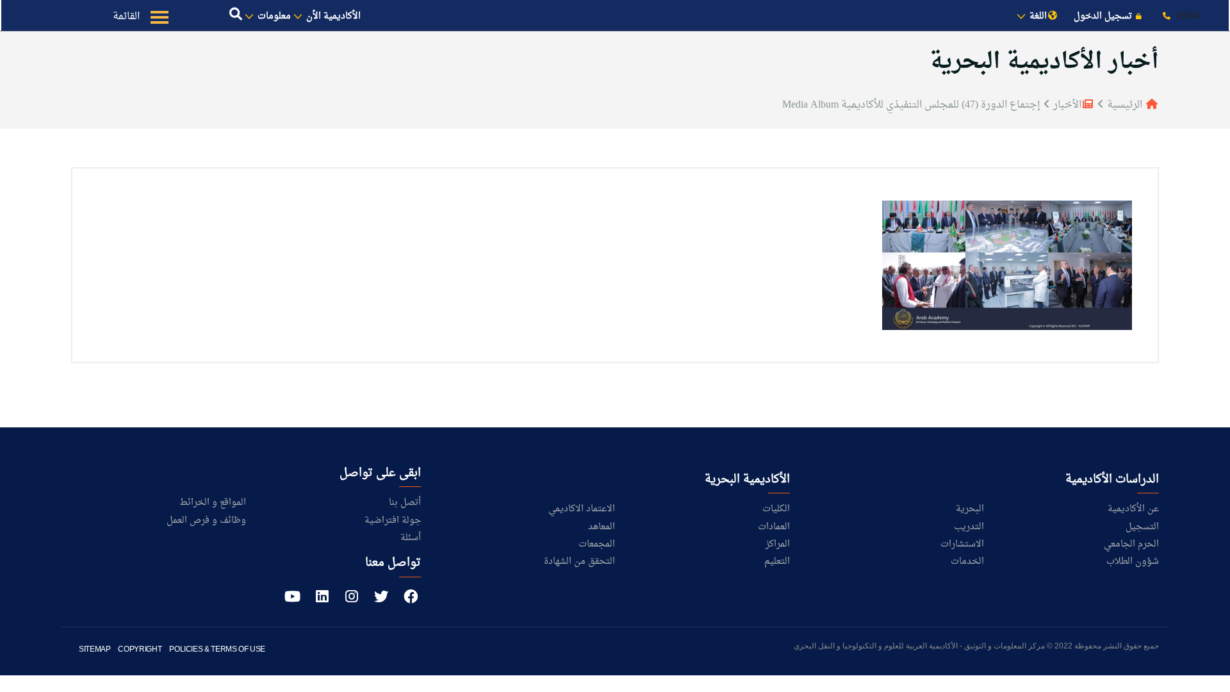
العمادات (774, 527)
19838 (1186, 16)
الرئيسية (1124, 105)
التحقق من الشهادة (579, 561)
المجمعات (596, 544)
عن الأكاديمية (1133, 509)
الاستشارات (962, 544)
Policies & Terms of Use (217, 649)
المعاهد (601, 527)
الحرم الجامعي (1131, 544)
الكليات (776, 509)
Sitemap (94, 649)
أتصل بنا (405, 502)
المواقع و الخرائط (212, 502)
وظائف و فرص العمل (206, 520)
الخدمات (967, 561)
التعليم (777, 561)
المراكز (778, 544)
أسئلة (410, 538)
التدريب (969, 527)
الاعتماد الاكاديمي (581, 509)
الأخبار (1066, 105)
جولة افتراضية (393, 520)
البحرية (970, 509)
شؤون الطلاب (1132, 561)
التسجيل (1142, 527)
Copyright (139, 649)
